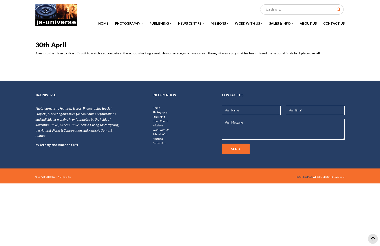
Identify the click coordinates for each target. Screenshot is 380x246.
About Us (158, 138)
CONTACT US (334, 23)
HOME (103, 23)
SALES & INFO (279, 23)
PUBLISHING (159, 23)
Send (236, 149)
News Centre (160, 121)
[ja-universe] (56, 15)
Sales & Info (159, 134)
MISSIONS (218, 23)
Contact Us (159, 143)
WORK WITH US (247, 23)
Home (156, 107)
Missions (158, 125)
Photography (160, 112)
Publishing (159, 116)
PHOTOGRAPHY (127, 23)
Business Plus (304, 177)
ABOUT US (308, 23)
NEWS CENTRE (189, 23)
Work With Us (161, 129)
